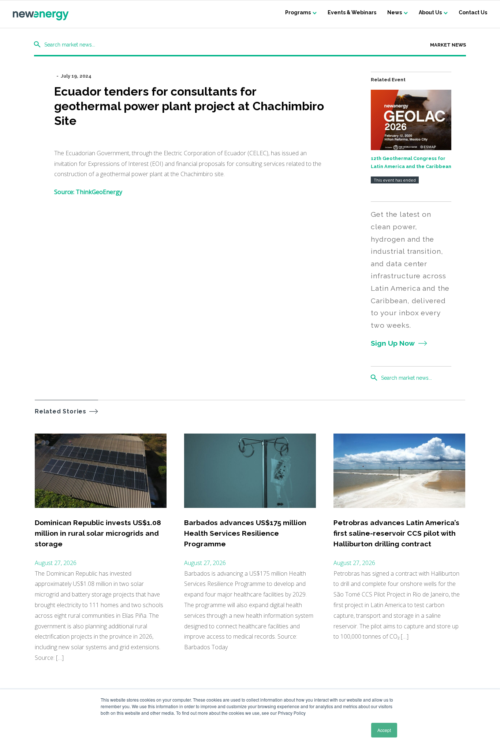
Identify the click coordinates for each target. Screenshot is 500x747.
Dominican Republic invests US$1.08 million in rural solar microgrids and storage (98, 533)
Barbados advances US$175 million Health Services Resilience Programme (245, 533)
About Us (430, 12)
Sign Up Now (393, 343)
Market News (448, 45)
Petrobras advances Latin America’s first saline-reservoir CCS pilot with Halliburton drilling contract (396, 533)
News (394, 12)
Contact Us (473, 12)
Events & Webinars (352, 12)
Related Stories (60, 411)
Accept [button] (384, 730)
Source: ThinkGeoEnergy (88, 192)
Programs (298, 12)
